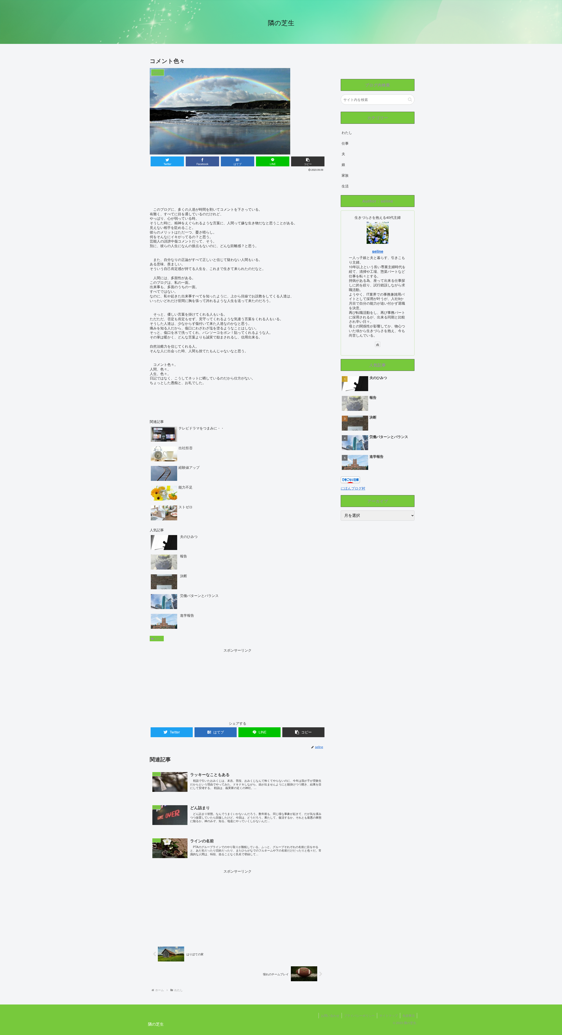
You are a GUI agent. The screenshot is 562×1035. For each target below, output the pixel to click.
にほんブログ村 (353, 488)
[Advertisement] (237, 184)
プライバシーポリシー (359, 1015)
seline (377, 251)
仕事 (345, 143)
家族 (345, 175)
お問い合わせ (330, 1015)
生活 (345, 186)
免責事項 (408, 1015)
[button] (410, 99)
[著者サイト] (377, 344)
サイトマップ (388, 1015)
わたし (158, 638)
